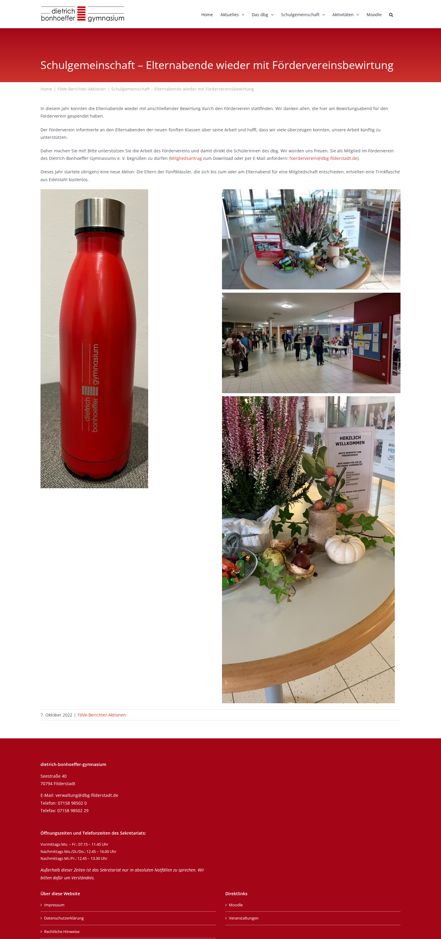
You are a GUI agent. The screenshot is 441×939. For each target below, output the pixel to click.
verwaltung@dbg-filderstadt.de (87, 795)
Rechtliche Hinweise (62, 931)
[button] (391, 14)
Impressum (54, 905)
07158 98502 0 (72, 803)
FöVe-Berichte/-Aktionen (102, 715)
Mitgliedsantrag (186, 158)
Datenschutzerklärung (64, 918)
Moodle (236, 905)
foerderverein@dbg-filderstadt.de (323, 158)
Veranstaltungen (244, 918)
